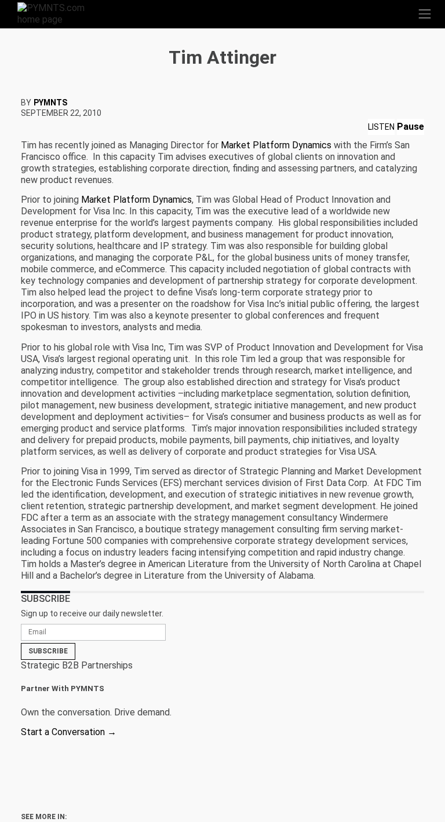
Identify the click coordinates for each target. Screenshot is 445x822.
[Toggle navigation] (425, 14)
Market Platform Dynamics (276, 145)
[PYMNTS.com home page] (58, 13)
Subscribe (48, 651)
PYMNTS (50, 102)
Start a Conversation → (68, 731)
